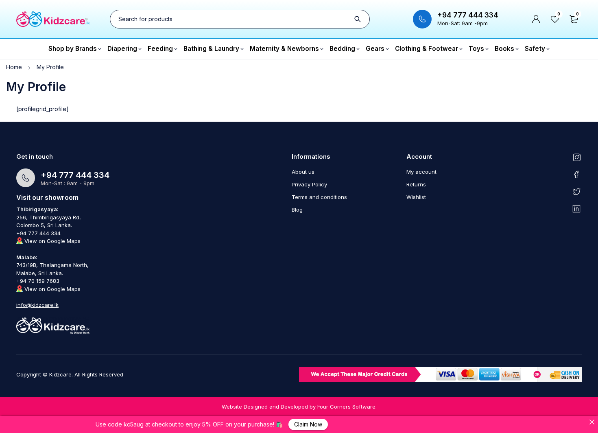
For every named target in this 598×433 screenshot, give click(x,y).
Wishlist (416, 197)
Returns (416, 184)
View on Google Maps (52, 241)
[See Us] (577, 157)
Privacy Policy (309, 184)
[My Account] (536, 19)
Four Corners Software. (347, 406)
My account (421, 171)
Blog (297, 209)
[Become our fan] (577, 174)
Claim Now (308, 424)
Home (14, 66)
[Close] (592, 422)
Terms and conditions (319, 197)
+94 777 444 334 (467, 15)
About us (303, 171)
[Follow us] (577, 191)
